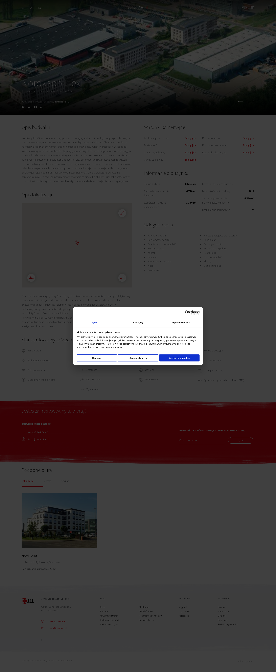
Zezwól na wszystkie (179, 358)
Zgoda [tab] (95, 322)
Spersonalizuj (136, 358)
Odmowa (96, 358)
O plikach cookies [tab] (181, 322)
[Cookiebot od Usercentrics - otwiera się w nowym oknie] (187, 312)
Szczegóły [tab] (138, 322)
